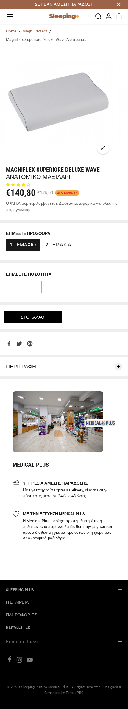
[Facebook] (9, 343)
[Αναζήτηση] (98, 16)
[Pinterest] (30, 344)
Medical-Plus (58, 687)
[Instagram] (19, 661)
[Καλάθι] (119, 16)
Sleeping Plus (32, 687)
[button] (10, 16)
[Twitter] (19, 344)
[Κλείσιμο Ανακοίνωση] (118, 4)
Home (11, 31)
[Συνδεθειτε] (109, 16)
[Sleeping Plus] (64, 16)
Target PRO (75, 693)
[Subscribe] (120, 642)
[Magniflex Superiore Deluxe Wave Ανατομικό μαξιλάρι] (103, 148)
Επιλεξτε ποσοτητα (29, 274)
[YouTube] (30, 661)
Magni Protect (34, 31)
